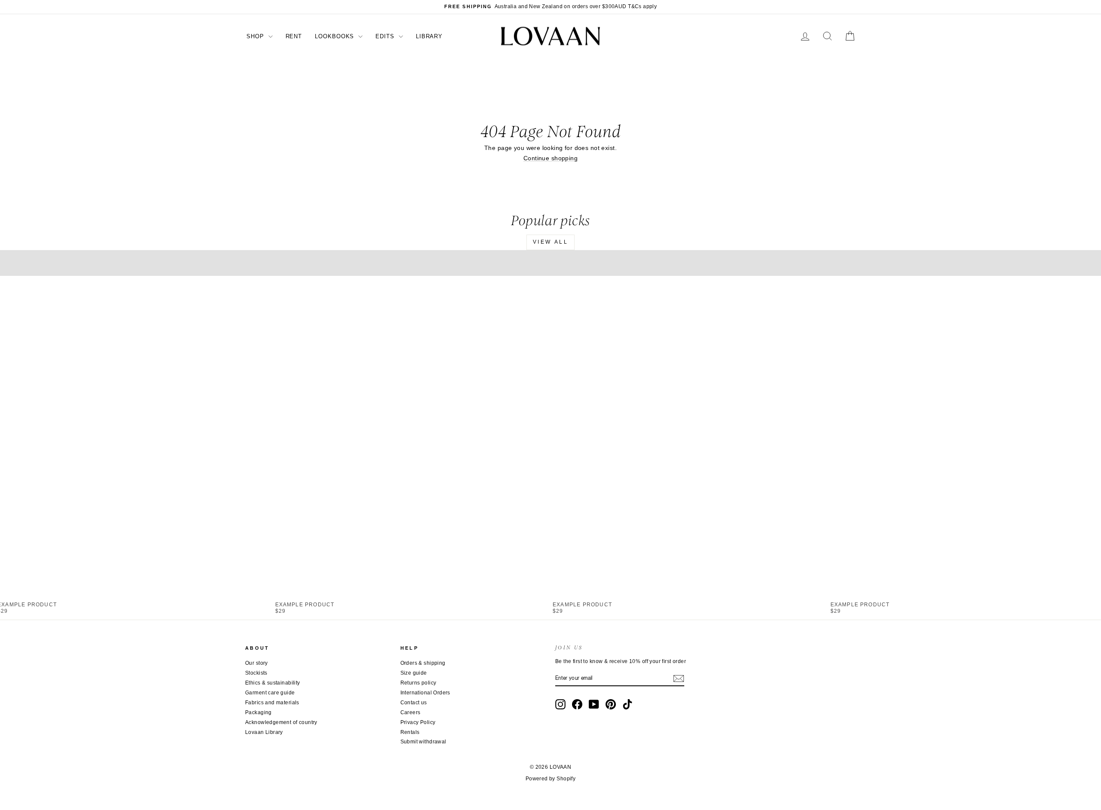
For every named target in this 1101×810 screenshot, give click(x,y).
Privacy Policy (418, 722)
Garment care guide (270, 693)
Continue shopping (550, 158)
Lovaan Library (264, 732)
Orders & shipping (423, 663)
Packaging (258, 712)
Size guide (413, 673)
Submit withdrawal (423, 742)
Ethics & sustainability (272, 683)
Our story (256, 663)
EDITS (385, 36)
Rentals (410, 732)
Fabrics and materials (272, 703)
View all (551, 242)
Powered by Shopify (551, 779)
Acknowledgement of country (281, 722)
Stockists (256, 673)
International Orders (425, 693)
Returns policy (418, 683)
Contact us (413, 703)
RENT (294, 36)
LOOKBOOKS (335, 36)
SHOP (256, 36)
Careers (410, 712)
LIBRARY (429, 36)
